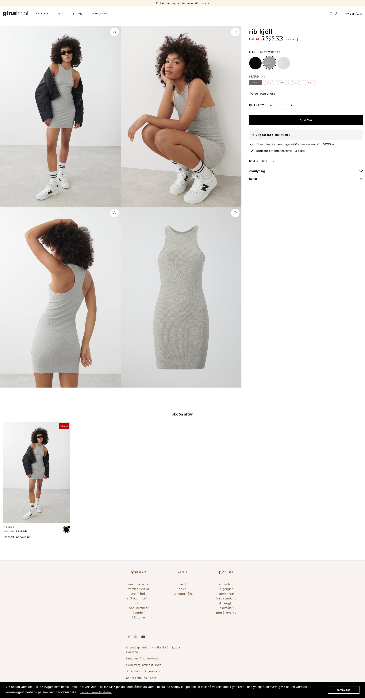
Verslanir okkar (138, 589)
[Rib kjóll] (36, 472)
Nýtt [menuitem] (60, 13)
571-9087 (150, 678)
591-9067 (155, 665)
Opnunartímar (139, 608)
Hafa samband (226, 598)
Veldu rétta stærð (262, 93)
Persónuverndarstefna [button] (95, 692)
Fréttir (138, 603)
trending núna (182, 593)
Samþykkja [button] (343, 690)
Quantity (256, 105)
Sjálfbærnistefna (138, 598)
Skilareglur (226, 603)
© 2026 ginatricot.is (140, 647)
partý (182, 584)
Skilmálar (226, 608)
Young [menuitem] (77, 13)
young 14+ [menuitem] (99, 13)
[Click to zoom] (114, 32)
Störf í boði (139, 593)
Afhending (226, 584)
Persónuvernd (226, 612)
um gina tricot (138, 584)
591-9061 (154, 671)
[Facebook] (129, 637)
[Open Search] (331, 13)
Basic (182, 589)
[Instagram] (135, 637)
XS (255, 82)
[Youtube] (143, 637)
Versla (40, 13)
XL (309, 82)
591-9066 (152, 658)
